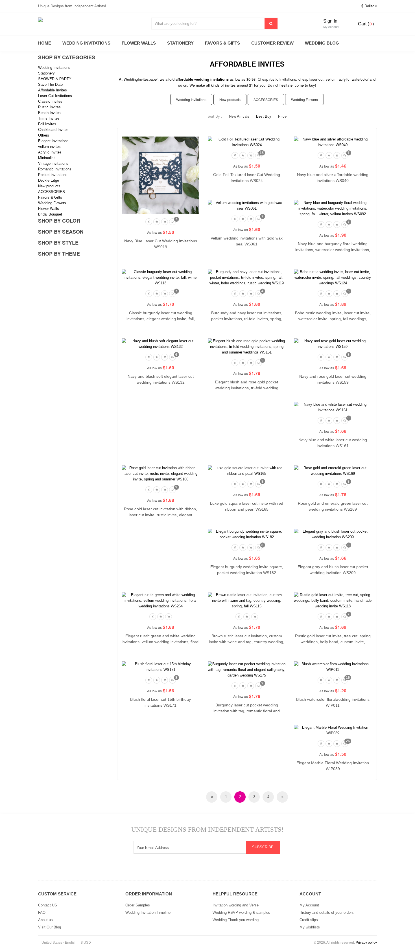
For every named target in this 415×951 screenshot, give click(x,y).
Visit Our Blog (49, 927)
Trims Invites (49, 118)
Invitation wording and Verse (236, 905)
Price (282, 116)
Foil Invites (47, 124)
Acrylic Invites (50, 152)
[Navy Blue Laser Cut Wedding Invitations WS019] (160, 175)
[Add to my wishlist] (156, 221)
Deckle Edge (48, 180)
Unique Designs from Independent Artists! (72, 6)
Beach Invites (49, 113)
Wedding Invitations (86, 43)
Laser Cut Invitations (55, 96)
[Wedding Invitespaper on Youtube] (200, 869)
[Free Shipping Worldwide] (149, 221)
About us (45, 920)
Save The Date (50, 84)
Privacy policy (366, 943)
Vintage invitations (53, 163)
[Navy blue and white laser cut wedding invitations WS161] (333, 407)
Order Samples (137, 905)
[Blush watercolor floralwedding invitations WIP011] (333, 667)
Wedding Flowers (52, 203)
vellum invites (49, 146)
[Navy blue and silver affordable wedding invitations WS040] (333, 142)
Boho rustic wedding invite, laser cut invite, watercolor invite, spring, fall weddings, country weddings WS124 (333, 319)
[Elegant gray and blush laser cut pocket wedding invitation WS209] (333, 534)
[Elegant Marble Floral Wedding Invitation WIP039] (333, 730)
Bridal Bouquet (50, 214)
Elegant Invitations (53, 141)
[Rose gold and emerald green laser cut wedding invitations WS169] (333, 471)
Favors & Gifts (222, 43)
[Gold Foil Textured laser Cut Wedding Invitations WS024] (246, 142)
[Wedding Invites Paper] (89, 19)
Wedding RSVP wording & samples (241, 912)
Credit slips (309, 920)
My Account (309, 905)
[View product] (164, 221)
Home (44, 43)
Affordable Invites (52, 90)
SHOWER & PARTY (54, 79)
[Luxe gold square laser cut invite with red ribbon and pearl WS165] (246, 471)
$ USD (86, 943)
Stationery (180, 43)
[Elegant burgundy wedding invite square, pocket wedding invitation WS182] (246, 534)
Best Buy (263, 116)
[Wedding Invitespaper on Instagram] (186, 869)
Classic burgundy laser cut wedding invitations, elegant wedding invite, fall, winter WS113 (160, 319)
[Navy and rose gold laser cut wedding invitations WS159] (333, 344)
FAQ (41, 912)
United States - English (59, 943)
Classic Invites (50, 101)
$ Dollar (368, 6)
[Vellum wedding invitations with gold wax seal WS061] (246, 205)
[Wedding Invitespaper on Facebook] (215, 869)
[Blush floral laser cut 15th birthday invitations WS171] (160, 667)
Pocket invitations (52, 175)
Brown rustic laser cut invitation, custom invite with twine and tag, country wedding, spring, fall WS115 (246, 642)
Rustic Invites (49, 107)
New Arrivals (239, 116)
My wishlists (310, 927)
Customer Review (272, 43)
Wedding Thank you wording (236, 920)
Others (43, 135)
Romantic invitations (54, 169)
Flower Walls (139, 43)
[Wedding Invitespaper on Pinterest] (229, 869)
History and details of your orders (327, 912)
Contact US (47, 905)
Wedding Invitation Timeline (148, 912)
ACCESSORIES (51, 192)
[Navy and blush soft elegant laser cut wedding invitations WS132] (160, 344)
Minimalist (46, 158)
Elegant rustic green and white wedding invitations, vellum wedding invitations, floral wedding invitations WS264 (160, 642)
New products (49, 186)
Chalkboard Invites (53, 130)
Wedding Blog (322, 43)
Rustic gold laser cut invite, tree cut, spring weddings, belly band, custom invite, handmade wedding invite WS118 (333, 642)
